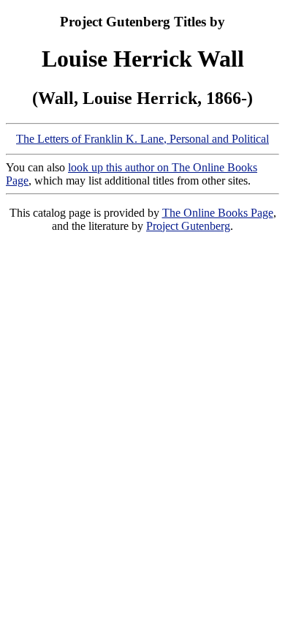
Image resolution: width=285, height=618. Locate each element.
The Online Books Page (217, 212)
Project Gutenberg (188, 226)
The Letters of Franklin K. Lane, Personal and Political (142, 139)
